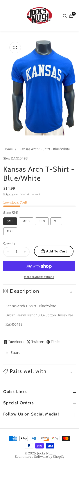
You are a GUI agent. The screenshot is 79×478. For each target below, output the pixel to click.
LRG (42, 221)
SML (10, 221)
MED (26, 221)
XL (56, 221)
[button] (39, 371)
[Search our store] (65, 16)
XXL (10, 231)
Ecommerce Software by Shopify (40, 456)
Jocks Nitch (45, 453)
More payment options (39, 276)
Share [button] (15, 352)
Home (8, 149)
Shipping (8, 194)
